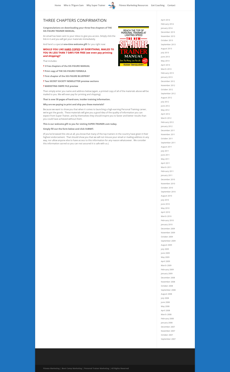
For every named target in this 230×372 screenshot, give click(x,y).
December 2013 (168, 32)
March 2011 (166, 167)
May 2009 (165, 257)
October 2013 (167, 40)
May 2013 (165, 61)
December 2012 (168, 81)
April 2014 (165, 20)
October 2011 (167, 138)
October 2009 (167, 236)
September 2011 (168, 142)
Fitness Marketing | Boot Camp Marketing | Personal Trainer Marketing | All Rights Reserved (86, 368)
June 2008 (165, 302)
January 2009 (166, 273)
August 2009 (166, 245)
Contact (171, 5)
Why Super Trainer (96, 5)
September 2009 (168, 241)
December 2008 (168, 277)
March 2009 (166, 265)
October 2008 (167, 286)
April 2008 (165, 310)
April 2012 (165, 114)
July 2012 (165, 101)
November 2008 (168, 281)
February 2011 (167, 171)
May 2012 (165, 110)
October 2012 (167, 89)
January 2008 (166, 322)
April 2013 (165, 65)
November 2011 (168, 134)
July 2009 (165, 249)
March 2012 (166, 118)
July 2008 (165, 298)
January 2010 (166, 224)
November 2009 (168, 232)
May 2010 (165, 208)
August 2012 (166, 97)
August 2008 (166, 294)
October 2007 (167, 335)
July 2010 (165, 200)
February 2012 (167, 122)
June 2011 (165, 155)
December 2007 (168, 327)
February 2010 (167, 220)
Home (58, 5)
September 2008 (168, 290)
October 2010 (167, 187)
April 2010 (165, 212)
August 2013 (166, 48)
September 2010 (168, 191)
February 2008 (167, 318)
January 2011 (166, 175)
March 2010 (166, 216)
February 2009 (167, 269)
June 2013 (165, 56)
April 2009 (165, 261)
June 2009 (165, 253)
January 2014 (166, 28)
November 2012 (168, 85)
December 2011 (168, 130)
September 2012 (168, 93)
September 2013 (168, 44)
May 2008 (165, 306)
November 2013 (168, 36)
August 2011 (166, 146)
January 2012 (166, 126)
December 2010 (168, 179)
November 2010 (168, 183)
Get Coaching (158, 5)
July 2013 (165, 52)
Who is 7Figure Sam (74, 5)
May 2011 (165, 159)
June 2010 (165, 204)
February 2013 (167, 73)
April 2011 (165, 163)
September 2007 (168, 339)
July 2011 (165, 151)
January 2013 (166, 77)
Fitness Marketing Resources (133, 5)
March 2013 (166, 69)
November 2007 (168, 331)
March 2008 (166, 314)
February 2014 (167, 24)
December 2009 (168, 228)
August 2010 (166, 196)
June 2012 (165, 106)
